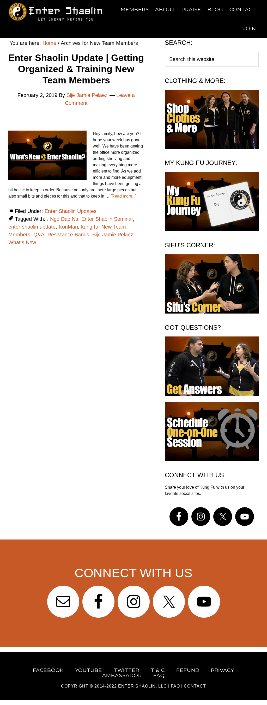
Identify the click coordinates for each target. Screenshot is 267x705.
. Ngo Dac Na (62, 219)
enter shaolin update (32, 227)
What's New (22, 242)
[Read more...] (123, 196)
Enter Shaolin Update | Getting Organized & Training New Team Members (76, 68)
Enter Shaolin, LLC (142, 686)
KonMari (68, 227)
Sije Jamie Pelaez (112, 234)
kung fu (89, 227)
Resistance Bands (68, 234)
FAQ (175, 686)
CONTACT (195, 686)
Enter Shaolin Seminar (107, 219)
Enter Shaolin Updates (70, 211)
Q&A (38, 234)
